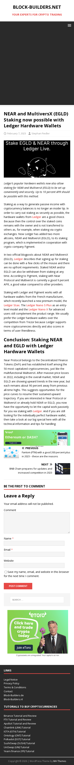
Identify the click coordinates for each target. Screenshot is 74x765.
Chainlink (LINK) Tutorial (17, 727)
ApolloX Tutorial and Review (20, 723)
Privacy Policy (11, 683)
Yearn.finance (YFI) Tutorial (19, 751)
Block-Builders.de (14, 695)
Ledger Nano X (38, 309)
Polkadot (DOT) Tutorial (17, 739)
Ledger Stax (12, 305)
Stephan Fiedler (40, 133)
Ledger (36, 217)
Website (9, 560)
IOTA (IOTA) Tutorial (15, 731)
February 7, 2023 (16, 133)
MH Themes (59, 761)
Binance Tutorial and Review (20, 715)
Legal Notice (11, 679)
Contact (8, 691)
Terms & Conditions (15, 687)
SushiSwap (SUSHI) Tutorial (19, 743)
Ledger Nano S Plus (39, 305)
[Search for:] (37, 600)
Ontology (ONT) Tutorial (17, 735)
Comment (10, 510)
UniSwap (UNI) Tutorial (16, 747)
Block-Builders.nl (13, 699)
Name (8, 538)
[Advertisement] (37, 68)
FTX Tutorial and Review (17, 719)
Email (7, 549)
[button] (69, 25)
